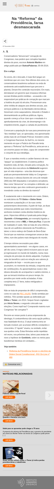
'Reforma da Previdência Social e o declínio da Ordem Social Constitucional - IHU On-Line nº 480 (30, 354)
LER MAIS (9, 397)
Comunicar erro (12, 364)
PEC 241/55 (25, 294)
